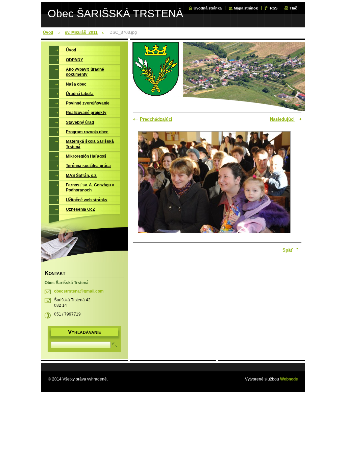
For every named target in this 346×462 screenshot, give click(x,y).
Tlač (293, 8)
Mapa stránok (246, 8)
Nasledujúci (282, 119)
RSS (273, 8)
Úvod (48, 32)
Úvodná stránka (208, 8)
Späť (287, 250)
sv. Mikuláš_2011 (81, 32)
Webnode (289, 379)
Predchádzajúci (156, 119)
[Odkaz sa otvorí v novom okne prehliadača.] (214, 182)
